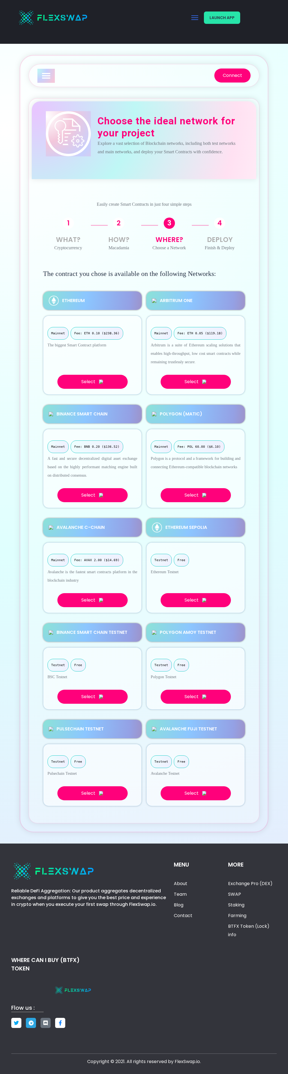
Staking (236, 905)
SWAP (234, 894)
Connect (232, 75)
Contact (183, 915)
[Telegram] (31, 1023)
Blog (178, 905)
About (180, 883)
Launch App (222, 17)
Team (180, 894)
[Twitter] (16, 1023)
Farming (237, 915)
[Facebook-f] (60, 1023)
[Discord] (45, 1023)
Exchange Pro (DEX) (250, 883)
